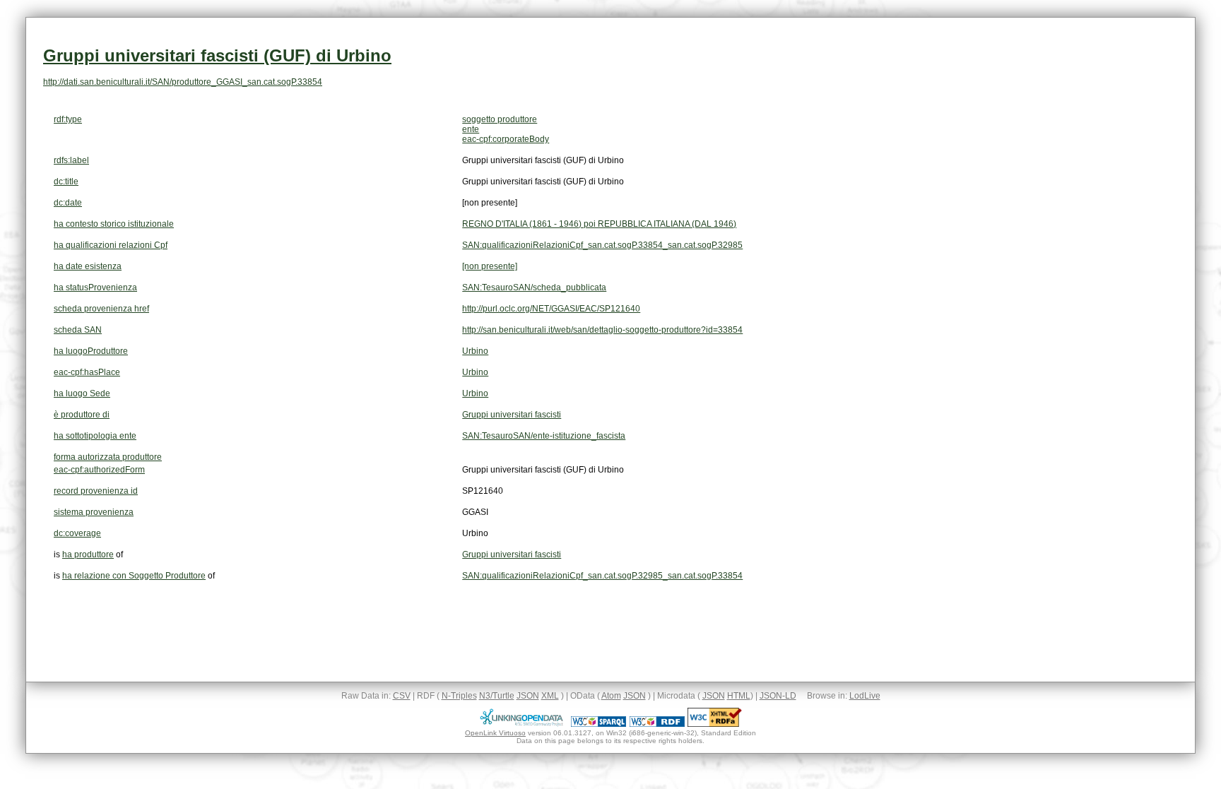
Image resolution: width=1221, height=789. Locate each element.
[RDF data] (657, 724)
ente (470, 129)
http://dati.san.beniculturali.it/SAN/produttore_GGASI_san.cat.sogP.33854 (182, 82)
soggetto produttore (499, 119)
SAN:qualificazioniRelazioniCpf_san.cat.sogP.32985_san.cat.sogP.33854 (602, 576)
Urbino (475, 351)
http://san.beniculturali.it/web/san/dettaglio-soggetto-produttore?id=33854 (602, 330)
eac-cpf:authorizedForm (99, 470)
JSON (528, 696)
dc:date (68, 203)
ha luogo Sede (82, 393)
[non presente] (489, 266)
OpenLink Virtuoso (495, 733)
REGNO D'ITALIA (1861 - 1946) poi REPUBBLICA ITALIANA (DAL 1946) (599, 224)
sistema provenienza (94, 512)
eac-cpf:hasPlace (87, 372)
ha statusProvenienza (95, 287)
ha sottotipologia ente (95, 436)
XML (550, 696)
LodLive (864, 696)
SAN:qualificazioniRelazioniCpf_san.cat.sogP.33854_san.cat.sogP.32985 (602, 245)
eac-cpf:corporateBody (505, 139)
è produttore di (82, 415)
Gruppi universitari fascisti (511, 415)
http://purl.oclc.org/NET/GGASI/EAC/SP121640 (551, 309)
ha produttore (88, 554)
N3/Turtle (496, 696)
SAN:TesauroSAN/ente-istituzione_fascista (543, 436)
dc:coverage (77, 533)
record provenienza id (96, 491)
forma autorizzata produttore (108, 457)
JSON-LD (778, 696)
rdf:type (68, 119)
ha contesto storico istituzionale (114, 224)
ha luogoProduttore (91, 351)
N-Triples (459, 696)
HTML (738, 696)
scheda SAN (78, 330)
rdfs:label (71, 160)
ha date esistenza (88, 266)
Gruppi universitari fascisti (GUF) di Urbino (217, 55)
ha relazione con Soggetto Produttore (134, 576)
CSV (402, 696)
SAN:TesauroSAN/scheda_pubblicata (534, 287)
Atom (611, 696)
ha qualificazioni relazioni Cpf (110, 245)
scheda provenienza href (101, 309)
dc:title (66, 181)
